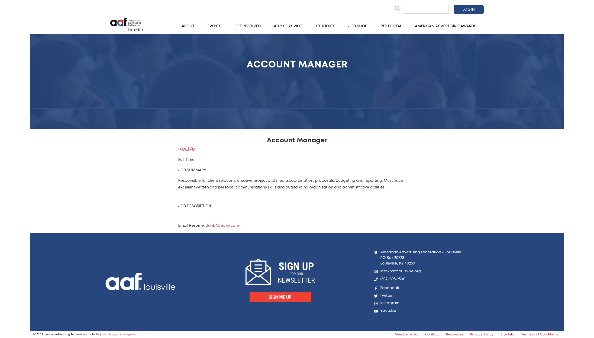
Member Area (406, 334)
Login (468, 9)
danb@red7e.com (222, 225)
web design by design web (119, 334)
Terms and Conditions (539, 334)
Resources (454, 334)
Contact (432, 334)
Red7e (186, 149)
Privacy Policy (482, 334)
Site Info (507, 334)
